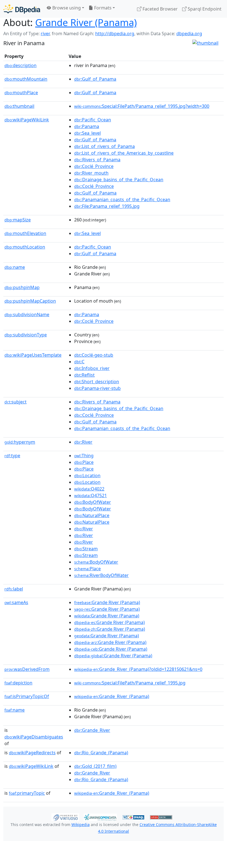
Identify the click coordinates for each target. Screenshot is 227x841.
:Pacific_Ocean (92, 120)
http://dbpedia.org (114, 33)
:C (79, 362)
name (14, 267)
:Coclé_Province (94, 166)
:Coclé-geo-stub (93, 355)
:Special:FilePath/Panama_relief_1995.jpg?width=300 (141, 106)
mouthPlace (21, 93)
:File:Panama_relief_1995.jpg (107, 206)
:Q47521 (90, 495)
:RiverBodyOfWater (101, 575)
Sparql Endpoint (204, 9)
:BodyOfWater (92, 502)
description (20, 65)
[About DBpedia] (21, 9)
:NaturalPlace (91, 515)
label (13, 589)
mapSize (17, 220)
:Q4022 (89, 489)
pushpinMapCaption (30, 301)
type (12, 456)
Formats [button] (102, 8)
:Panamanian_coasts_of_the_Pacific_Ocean (122, 199)
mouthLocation (24, 247)
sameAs (16, 602)
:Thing (84, 456)
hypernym (19, 442)
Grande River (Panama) (86, 22)
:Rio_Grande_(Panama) (101, 753)
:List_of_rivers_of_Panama (104, 146)
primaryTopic (27, 793)
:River (83, 442)
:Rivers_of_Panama (97, 160)
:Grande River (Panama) (107, 602)
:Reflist (84, 375)
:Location (87, 475)
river (45, 33)
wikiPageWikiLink (26, 120)
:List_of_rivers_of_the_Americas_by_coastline (124, 153)
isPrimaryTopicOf (26, 696)
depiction (18, 683)
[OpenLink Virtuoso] (65, 817)
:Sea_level (87, 133)
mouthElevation (25, 233)
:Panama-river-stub (97, 388)
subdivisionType (25, 335)
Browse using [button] (66, 8)
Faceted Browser (159, 9)
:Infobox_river (92, 368)
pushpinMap (22, 287)
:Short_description (96, 382)
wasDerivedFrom (27, 669)
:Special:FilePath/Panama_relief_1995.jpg (129, 683)
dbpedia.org (189, 33)
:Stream (86, 549)
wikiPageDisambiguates (33, 737)
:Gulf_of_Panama (95, 79)
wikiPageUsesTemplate (32, 355)
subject (15, 402)
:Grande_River (92, 730)
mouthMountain (25, 79)
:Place (84, 462)
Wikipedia (80, 824)
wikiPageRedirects (32, 753)
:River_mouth (91, 173)
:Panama (86, 126)
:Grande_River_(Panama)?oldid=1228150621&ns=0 (138, 669)
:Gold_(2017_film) (95, 766)
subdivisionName (26, 314)
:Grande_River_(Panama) (111, 696)
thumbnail (19, 106)
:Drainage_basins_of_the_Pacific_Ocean (118, 180)
